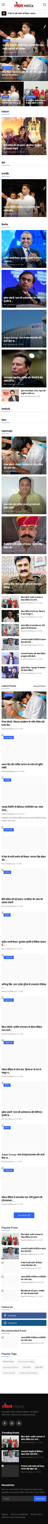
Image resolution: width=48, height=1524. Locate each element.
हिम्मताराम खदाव (8, 1361)
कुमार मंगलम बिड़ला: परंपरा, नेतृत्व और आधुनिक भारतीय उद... (33, 392)
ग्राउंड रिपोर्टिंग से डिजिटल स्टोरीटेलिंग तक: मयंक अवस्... (22, 209)
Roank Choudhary (10, 152)
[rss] (19, 1423)
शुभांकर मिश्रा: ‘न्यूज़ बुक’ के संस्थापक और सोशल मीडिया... (33, 668)
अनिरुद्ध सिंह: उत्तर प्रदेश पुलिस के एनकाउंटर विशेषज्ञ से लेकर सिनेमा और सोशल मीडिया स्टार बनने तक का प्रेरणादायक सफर (22, 13)
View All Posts (39, 686)
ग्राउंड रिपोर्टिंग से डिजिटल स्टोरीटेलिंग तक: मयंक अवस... (11, 101)
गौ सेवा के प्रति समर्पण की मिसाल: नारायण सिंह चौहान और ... (23, 546)
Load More (22, 1215)
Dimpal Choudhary (10, 1367)
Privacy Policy (36, 1514)
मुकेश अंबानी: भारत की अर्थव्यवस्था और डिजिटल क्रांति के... (24, 299)
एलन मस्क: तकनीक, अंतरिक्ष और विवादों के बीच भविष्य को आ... (23, 379)
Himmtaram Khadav (26, 1361)
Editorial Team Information (14, 1517)
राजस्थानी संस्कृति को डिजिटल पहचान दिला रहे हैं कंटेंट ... (33, 640)
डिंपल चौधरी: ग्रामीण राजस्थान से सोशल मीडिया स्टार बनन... (36, 101)
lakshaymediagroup (10, 52)
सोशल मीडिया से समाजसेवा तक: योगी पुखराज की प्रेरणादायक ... (33, 626)
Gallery (5, 1514)
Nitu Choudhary (9, 265)
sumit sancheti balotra (28, 1373)
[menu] (3, 5)
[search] (44, 5)
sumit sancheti (9, 1373)
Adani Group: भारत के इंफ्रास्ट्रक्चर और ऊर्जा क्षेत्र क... (23, 339)
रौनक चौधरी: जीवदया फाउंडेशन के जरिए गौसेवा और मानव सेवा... (23, 466)
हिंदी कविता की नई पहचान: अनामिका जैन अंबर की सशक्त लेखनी (23, 147)
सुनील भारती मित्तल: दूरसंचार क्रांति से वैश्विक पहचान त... (23, 260)
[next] (44, 13)
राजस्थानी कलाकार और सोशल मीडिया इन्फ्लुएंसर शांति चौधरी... (33, 654)
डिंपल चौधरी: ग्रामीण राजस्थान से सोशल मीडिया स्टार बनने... (32, 598)
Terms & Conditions (19, 1514)
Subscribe (40, 1498)
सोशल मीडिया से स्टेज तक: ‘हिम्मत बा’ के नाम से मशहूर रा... (33, 612)
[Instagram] (12, 1423)
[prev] (40, 13)
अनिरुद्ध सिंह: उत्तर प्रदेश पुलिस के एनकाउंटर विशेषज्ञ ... (22, 586)
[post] (24, 37)
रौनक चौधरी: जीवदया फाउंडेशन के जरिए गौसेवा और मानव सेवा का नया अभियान (24, 73)
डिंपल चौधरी (27, 1367)
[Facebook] (5, 1423)
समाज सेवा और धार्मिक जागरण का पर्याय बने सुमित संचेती (22, 506)
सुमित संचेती (39, 1367)
